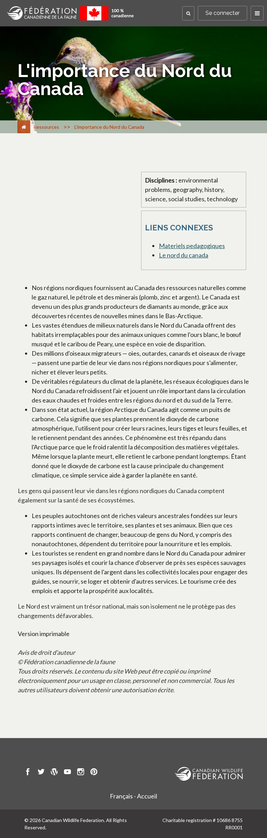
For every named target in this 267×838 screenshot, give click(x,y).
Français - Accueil (133, 796)
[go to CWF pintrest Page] (93, 773)
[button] (188, 13)
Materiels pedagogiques (192, 245)
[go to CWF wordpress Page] (54, 773)
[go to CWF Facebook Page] (27, 773)
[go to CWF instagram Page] (80, 773)
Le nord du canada (183, 255)
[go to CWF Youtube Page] (67, 773)
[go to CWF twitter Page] (41, 773)
